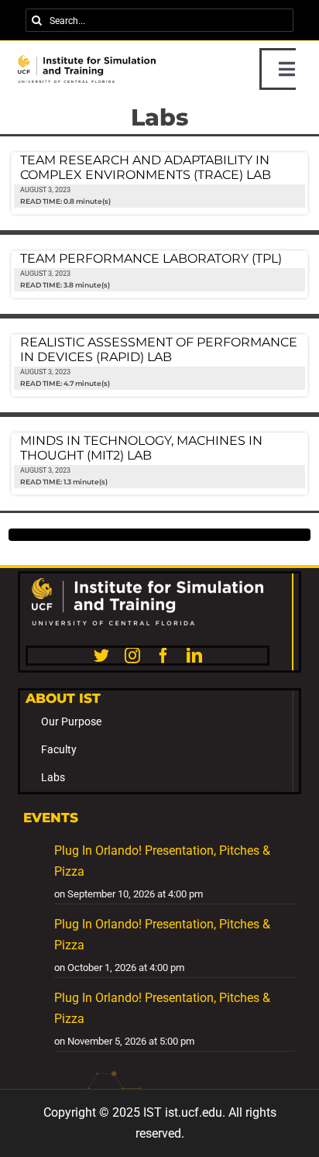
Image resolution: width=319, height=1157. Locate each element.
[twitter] (101, 655)
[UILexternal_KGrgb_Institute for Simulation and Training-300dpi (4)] (87, 60)
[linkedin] (194, 655)
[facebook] (163, 655)
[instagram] (132, 655)
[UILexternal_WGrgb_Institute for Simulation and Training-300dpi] (148, 584)
